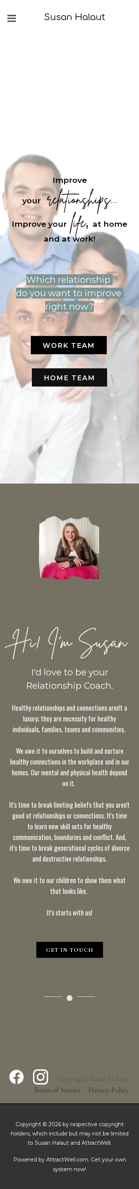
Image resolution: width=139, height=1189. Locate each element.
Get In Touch (69, 950)
